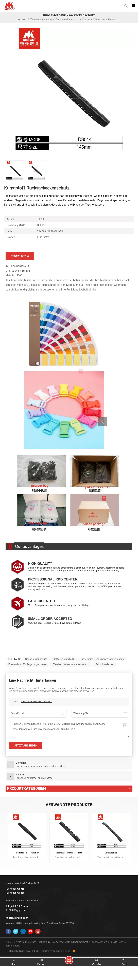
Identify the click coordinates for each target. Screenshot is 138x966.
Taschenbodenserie (41, 19)
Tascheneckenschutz (67, 19)
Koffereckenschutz (64, 659)
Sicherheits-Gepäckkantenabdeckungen (102, 659)
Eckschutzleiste (104, 664)
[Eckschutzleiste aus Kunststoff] (26, 832)
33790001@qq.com (16, 910)
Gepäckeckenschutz (36, 659)
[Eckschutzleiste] (111, 832)
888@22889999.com (17, 906)
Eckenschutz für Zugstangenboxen (27, 664)
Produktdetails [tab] (20, 256)
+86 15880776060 (15, 893)
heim (24, 19)
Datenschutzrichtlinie (19, 951)
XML (36, 951)
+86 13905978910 (15, 889)
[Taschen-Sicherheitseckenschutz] (69, 832)
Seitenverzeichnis (52, 951)
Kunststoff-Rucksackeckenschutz (36, 702)
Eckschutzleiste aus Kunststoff (26, 853)
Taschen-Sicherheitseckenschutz (71, 664)
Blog (67, 951)
